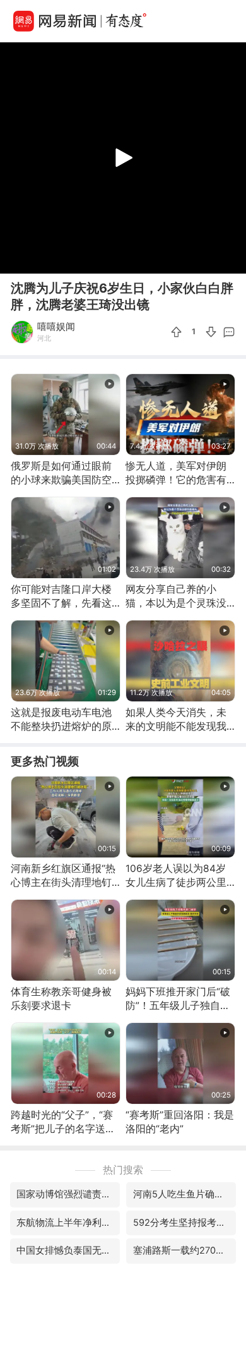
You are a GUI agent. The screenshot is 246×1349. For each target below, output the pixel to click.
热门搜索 (123, 1170)
